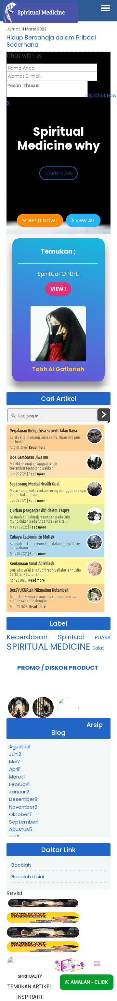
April (15, 769)
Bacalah (21, 864)
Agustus (20, 746)
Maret (17, 776)
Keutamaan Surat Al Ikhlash (32, 563)
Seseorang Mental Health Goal (34, 483)
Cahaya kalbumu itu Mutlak (32, 537)
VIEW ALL (84, 220)
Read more (37, 447)
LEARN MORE (58, 173)
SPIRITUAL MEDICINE (49, 646)
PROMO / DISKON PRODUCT (57, 668)
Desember (23, 799)
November (23, 806)
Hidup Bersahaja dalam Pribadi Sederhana (51, 41)
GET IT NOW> (42, 220)
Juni (15, 754)
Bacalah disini (27, 876)
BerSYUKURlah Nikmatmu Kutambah (39, 590)
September (24, 821)
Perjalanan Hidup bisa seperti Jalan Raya (43, 430)
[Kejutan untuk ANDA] (77, 965)
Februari (19, 784)
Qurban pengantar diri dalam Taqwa (40, 510)
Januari (19, 791)
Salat (98, 648)
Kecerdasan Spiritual (50, 637)
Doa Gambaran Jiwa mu (29, 457)
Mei (14, 761)
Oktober (20, 814)
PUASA (102, 637)
